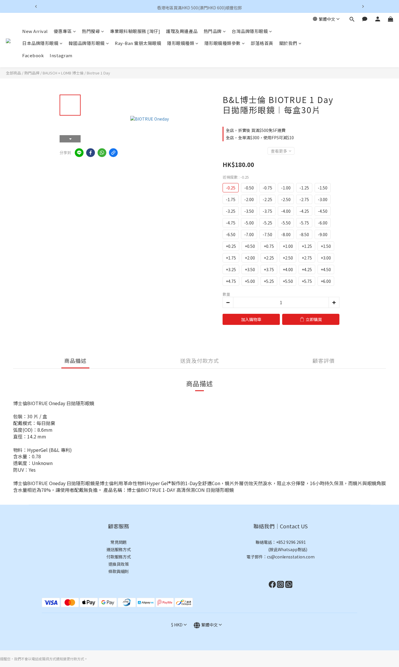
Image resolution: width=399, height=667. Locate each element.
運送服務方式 (118, 549)
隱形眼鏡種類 (180, 43)
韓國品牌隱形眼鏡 (87, 43)
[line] (79, 152)
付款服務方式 (118, 557)
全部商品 (13, 73)
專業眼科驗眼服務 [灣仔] (135, 31)
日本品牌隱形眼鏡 (40, 43)
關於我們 (288, 43)
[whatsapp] (102, 152)
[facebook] (90, 152)
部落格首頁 (262, 43)
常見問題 (118, 542)
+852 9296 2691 (291, 542)
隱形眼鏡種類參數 (222, 43)
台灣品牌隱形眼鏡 (250, 31)
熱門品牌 (213, 31)
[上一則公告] (36, 6)
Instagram (61, 55)
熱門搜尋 (91, 31)
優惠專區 (63, 31)
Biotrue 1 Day (98, 73)
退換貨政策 (118, 564)
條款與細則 (118, 571)
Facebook (33, 55)
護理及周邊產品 (182, 31)
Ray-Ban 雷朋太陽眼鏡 (138, 43)
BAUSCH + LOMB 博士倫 (63, 73)
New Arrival (35, 31)
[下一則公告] (363, 6)
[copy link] (113, 152)
